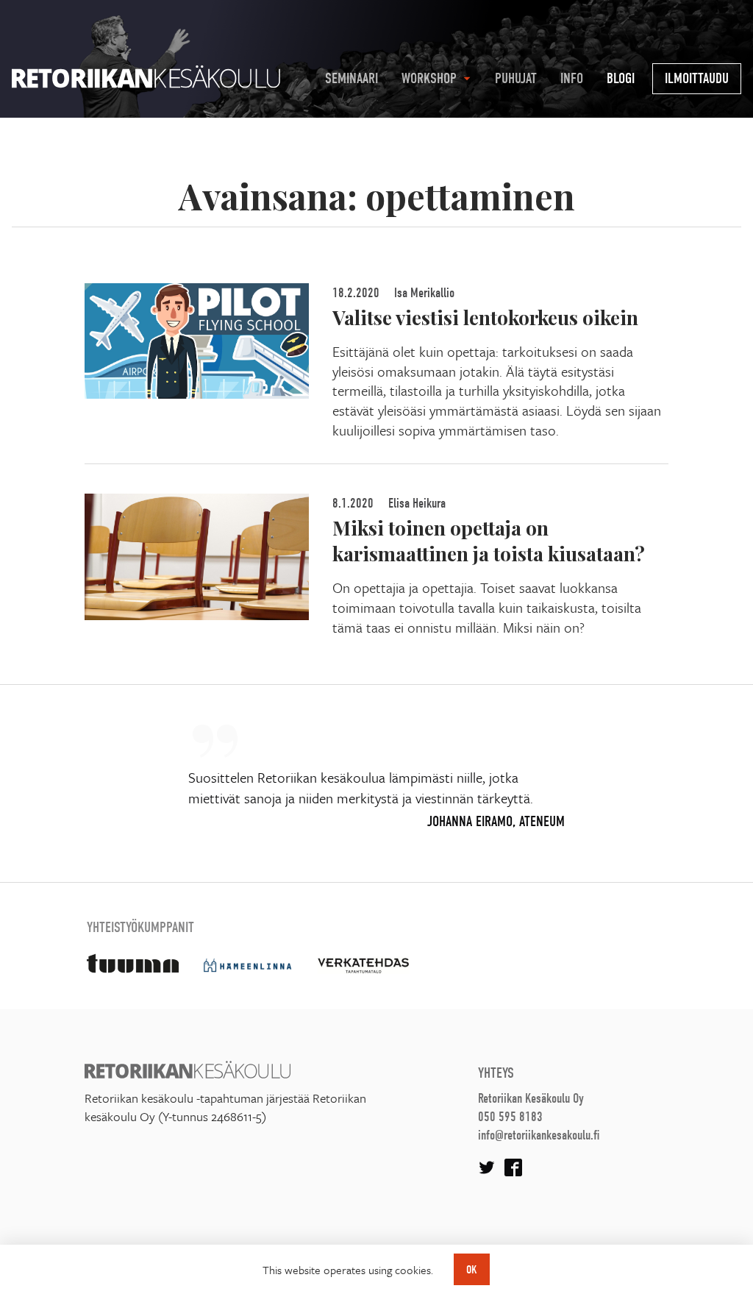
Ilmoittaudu (697, 78)
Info (571, 78)
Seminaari (351, 78)
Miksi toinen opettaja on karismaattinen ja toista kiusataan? (488, 540)
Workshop (429, 78)
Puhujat (516, 78)
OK (471, 1269)
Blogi (621, 78)
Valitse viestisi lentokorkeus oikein (485, 317)
